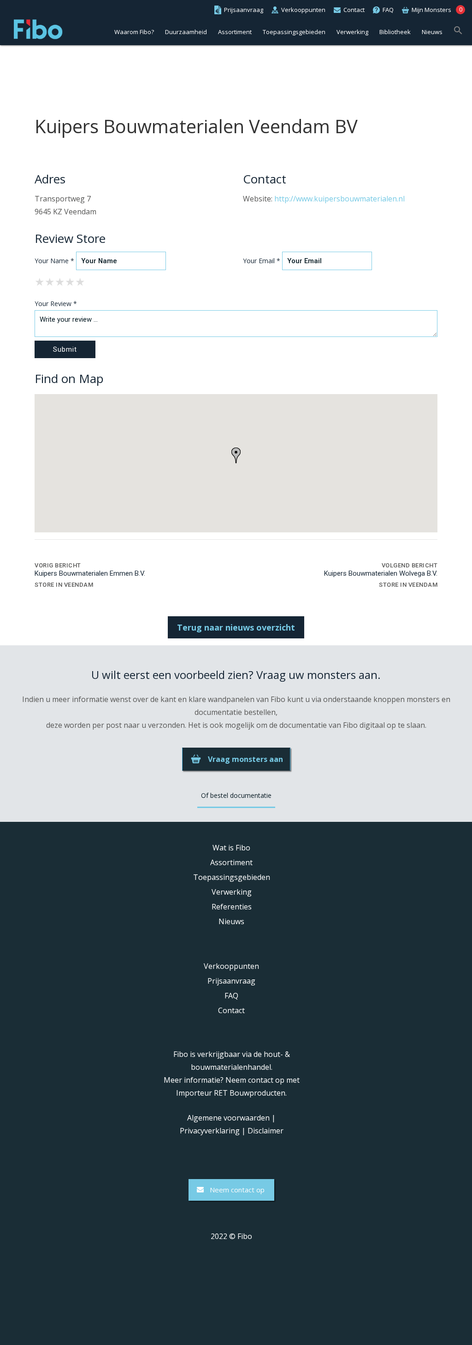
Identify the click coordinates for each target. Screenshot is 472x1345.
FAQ (231, 996)
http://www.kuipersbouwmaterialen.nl (339, 199)
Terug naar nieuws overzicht (236, 627)
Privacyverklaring (210, 1131)
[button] (458, 29)
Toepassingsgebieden (294, 32)
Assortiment (235, 32)
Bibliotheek (395, 32)
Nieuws (432, 32)
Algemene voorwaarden (228, 1118)
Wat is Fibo (231, 848)
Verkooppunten (231, 966)
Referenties (232, 907)
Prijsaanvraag (231, 981)
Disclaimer (265, 1131)
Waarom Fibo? (134, 32)
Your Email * (261, 260)
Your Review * (56, 303)
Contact (231, 1010)
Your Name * (54, 260)
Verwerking (352, 32)
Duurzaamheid (186, 32)
